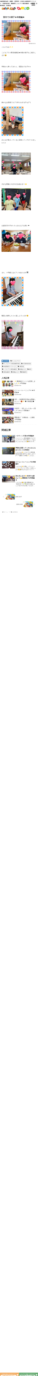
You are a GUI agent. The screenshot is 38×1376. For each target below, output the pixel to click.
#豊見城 (21, 366)
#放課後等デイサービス (10, 366)
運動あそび (16, 372)
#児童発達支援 (27, 363)
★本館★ (6, 361)
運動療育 (24, 372)
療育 (30, 369)
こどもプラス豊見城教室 (10, 369)
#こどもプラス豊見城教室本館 (12, 363)
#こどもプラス (16, 361)
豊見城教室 (7, 372)
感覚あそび (23, 369)
